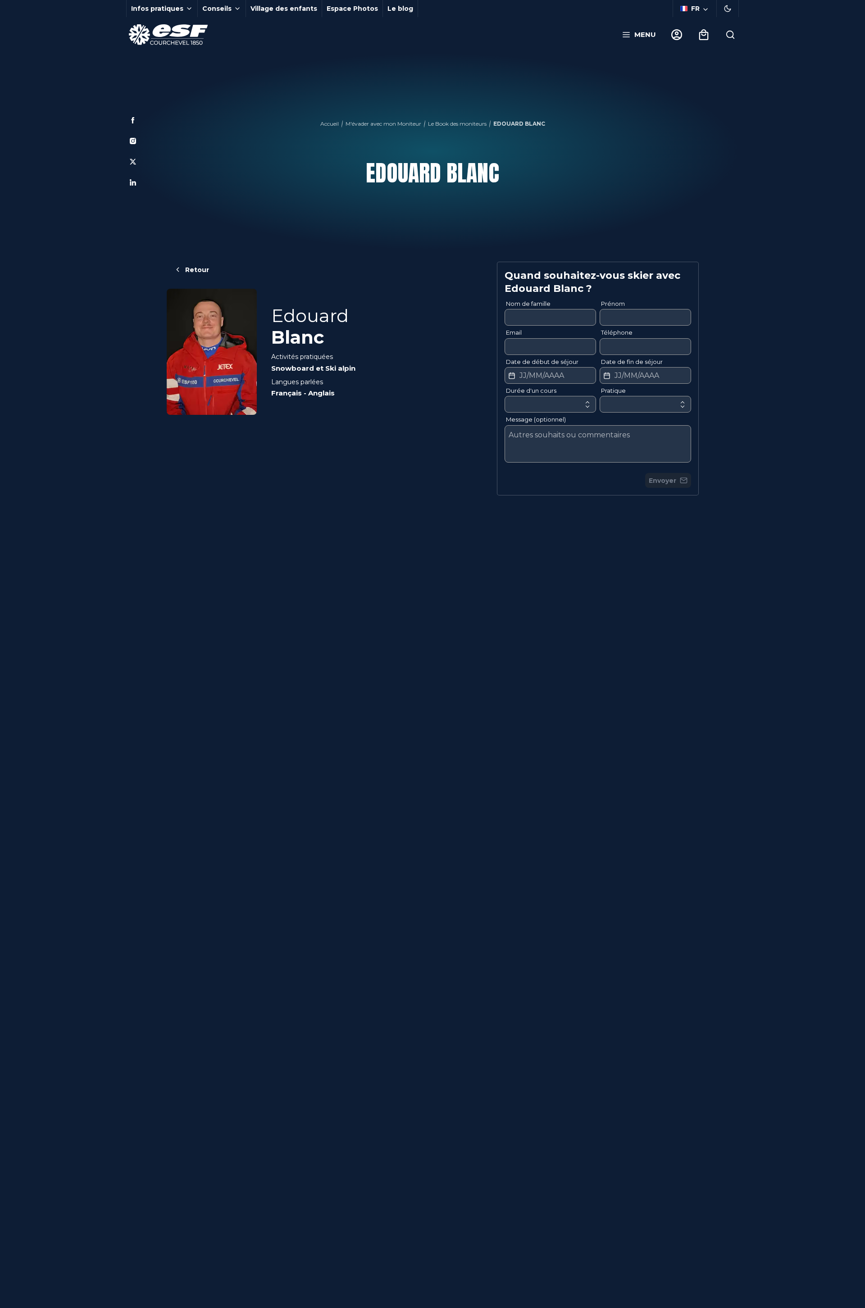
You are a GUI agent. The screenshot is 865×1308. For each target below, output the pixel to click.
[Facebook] (133, 120)
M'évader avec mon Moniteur (383, 123)
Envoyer (662, 481)
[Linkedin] (133, 182)
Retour (197, 270)
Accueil (329, 123)
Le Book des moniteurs (457, 123)
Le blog (400, 9)
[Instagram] (133, 141)
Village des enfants (283, 9)
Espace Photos (352, 9)
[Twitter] (133, 161)
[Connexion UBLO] (9, 1302)
